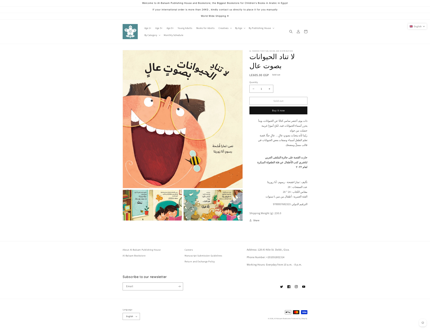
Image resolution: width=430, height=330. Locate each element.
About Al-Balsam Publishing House (142, 249)
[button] (225, 28)
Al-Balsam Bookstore (134, 255)
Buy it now (278, 110)
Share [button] (256, 220)
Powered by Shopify (299, 318)
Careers (189, 249)
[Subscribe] (179, 286)
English (129, 316)
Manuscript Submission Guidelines (203, 255)
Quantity (253, 82)
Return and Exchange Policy (200, 261)
